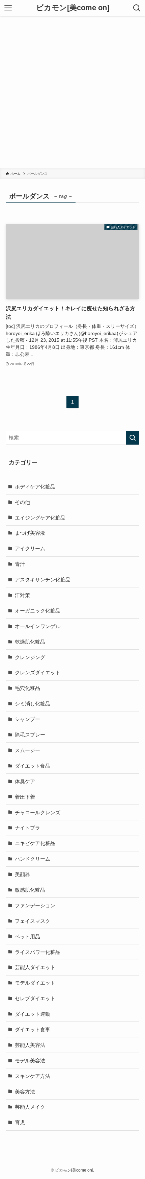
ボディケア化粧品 (35, 486)
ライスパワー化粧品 (37, 952)
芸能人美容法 (30, 1045)
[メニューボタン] (8, 8)
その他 (22, 502)
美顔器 (22, 874)
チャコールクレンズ (37, 812)
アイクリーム (30, 548)
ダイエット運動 (32, 1014)
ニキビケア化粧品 (35, 843)
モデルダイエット (35, 983)
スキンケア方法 (32, 1076)
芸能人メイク (30, 1107)
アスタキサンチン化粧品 (42, 579)
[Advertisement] (72, 92)
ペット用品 (27, 936)
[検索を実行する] (132, 438)
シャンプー (27, 719)
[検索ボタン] (137, 8)
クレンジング (30, 657)
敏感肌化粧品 (30, 890)
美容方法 (25, 1091)
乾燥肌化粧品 (30, 642)
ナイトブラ (27, 828)
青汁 (20, 564)
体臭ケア (25, 781)
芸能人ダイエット (35, 967)
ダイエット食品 (32, 766)
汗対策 (22, 595)
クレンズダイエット (37, 672)
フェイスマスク (32, 921)
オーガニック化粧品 (37, 610)
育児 (20, 1122)
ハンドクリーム (32, 859)
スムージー (27, 750)
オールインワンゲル (37, 626)
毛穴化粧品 (27, 688)
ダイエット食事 (32, 1029)
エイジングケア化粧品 (40, 518)
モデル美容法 (30, 1060)
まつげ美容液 (30, 533)
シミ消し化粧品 (32, 703)
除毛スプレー (30, 735)
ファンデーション (35, 905)
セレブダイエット (35, 998)
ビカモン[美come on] (72, 8)
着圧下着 (25, 797)
